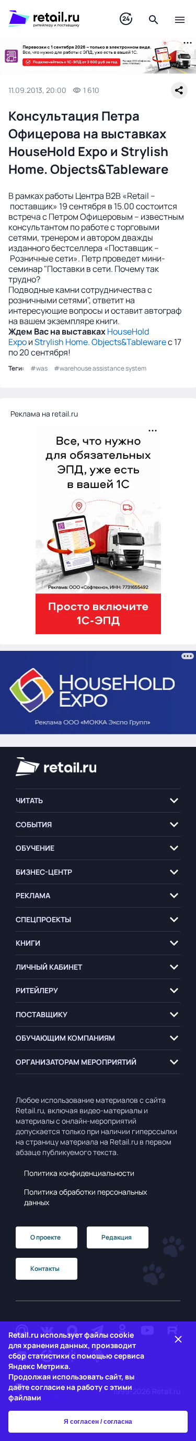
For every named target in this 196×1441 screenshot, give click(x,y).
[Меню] (180, 18)
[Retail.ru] (53, 18)
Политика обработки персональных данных (85, 1197)
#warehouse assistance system (100, 368)
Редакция (116, 1237)
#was (39, 368)
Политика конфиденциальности (79, 1173)
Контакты (45, 1268)
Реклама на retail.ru (44, 414)
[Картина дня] (125, 19)
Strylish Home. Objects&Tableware (100, 342)
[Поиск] (154, 18)
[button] (98, 801)
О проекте (45, 1237)
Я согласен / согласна (98, 1421)
